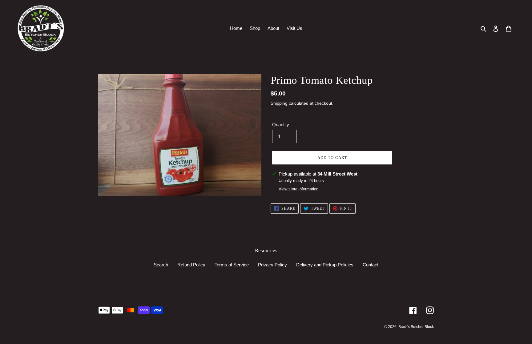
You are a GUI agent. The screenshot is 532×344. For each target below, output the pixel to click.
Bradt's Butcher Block (416, 327)
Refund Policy (191, 264)
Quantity (280, 124)
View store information (298, 189)
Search (161, 264)
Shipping (279, 103)
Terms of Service (232, 264)
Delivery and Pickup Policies (324, 264)
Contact (370, 264)
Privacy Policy (272, 264)
